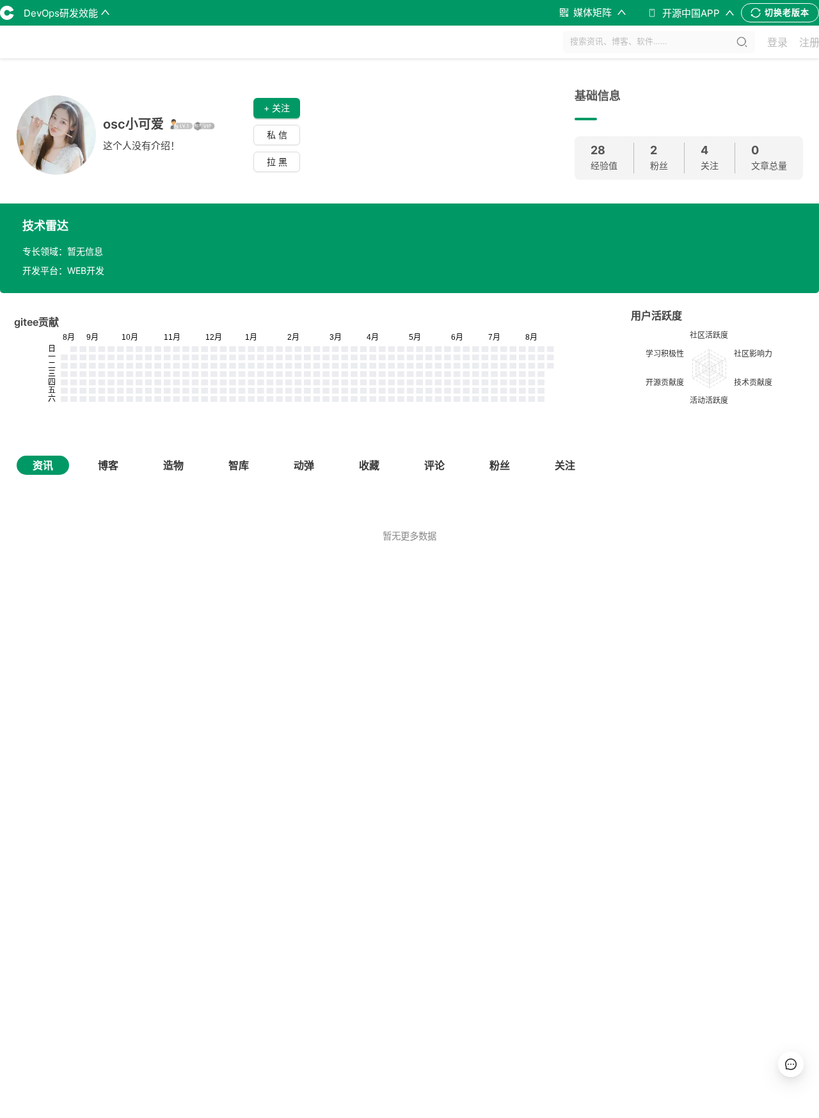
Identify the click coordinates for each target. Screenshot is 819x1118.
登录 (777, 42)
